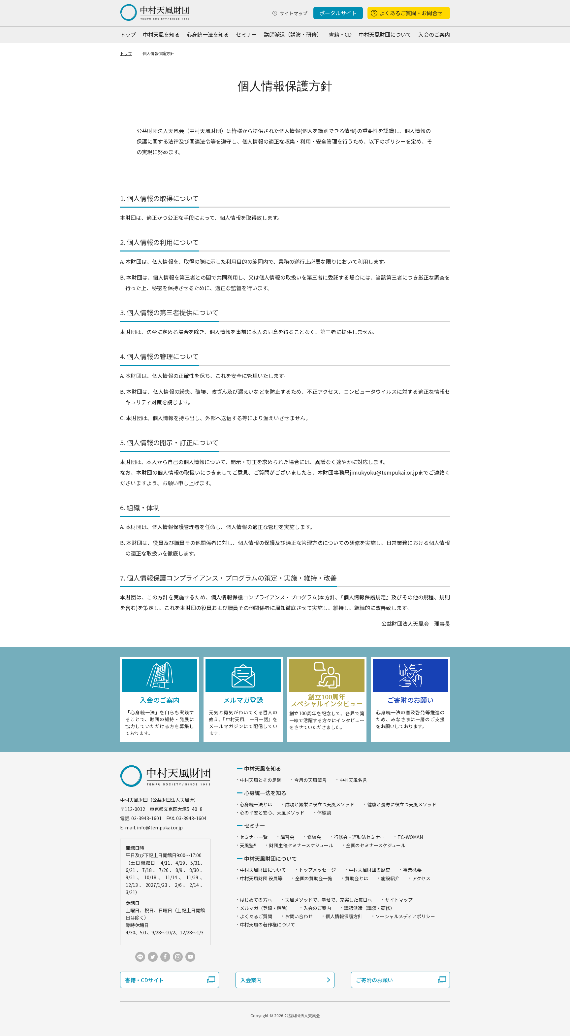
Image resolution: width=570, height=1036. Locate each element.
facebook (165, 957)
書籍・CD (340, 34)
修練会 (314, 837)
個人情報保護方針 (344, 916)
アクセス (421, 878)
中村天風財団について (385, 34)
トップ (128, 34)
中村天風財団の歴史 (369, 869)
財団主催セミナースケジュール (301, 845)
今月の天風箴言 (310, 780)
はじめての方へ (256, 899)
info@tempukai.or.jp (160, 827)
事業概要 (412, 869)
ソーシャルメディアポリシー (405, 916)
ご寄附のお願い (374, 980)
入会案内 (251, 980)
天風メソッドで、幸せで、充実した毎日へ (328, 899)
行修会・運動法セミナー (359, 837)
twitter (153, 957)
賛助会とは (356, 878)
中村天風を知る (161, 34)
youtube (190, 957)
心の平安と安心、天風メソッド (272, 812)
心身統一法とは (256, 804)
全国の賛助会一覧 (313, 878)
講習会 (287, 837)
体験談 (324, 812)
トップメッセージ (317, 869)
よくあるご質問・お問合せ (411, 13)
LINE (140, 957)
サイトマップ (293, 13)
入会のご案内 (434, 34)
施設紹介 (390, 878)
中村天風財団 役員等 (261, 878)
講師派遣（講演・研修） (293, 34)
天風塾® (248, 845)
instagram (178, 957)
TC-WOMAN (410, 837)
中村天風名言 (353, 780)
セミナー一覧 (254, 837)
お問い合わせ (299, 916)
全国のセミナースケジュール (375, 845)
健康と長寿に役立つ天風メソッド (401, 804)
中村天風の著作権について (267, 924)
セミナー (246, 34)
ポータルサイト (338, 13)
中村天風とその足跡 (260, 780)
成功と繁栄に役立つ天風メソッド (319, 804)
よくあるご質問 (256, 916)
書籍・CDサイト (144, 980)
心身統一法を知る (208, 34)
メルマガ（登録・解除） (265, 908)
